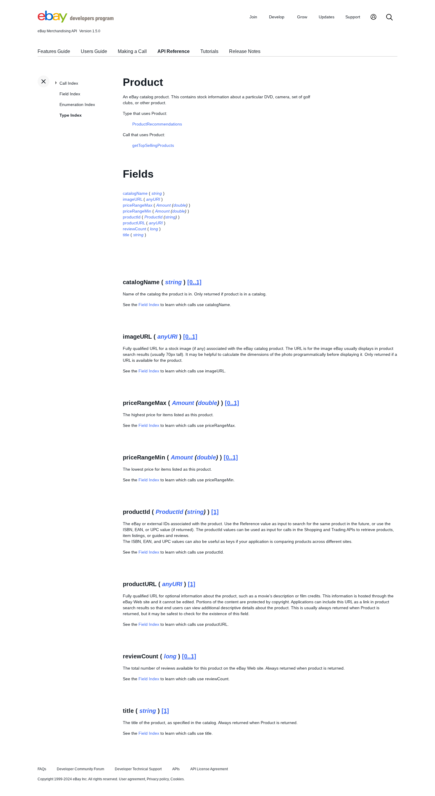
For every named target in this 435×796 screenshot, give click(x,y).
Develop (276, 17)
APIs (176, 769)
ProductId (153, 217)
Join (253, 17)
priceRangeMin (137, 211)
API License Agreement (209, 769)
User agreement (132, 779)
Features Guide (54, 51)
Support (352, 17)
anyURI (153, 199)
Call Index (68, 83)
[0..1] (194, 282)
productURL (134, 223)
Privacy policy (158, 779)
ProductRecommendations (157, 124)
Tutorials (209, 51)
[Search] (389, 17)
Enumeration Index (77, 104)
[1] (215, 512)
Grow (302, 17)
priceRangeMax (137, 205)
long (154, 228)
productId (132, 217)
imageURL (132, 199)
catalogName (135, 193)
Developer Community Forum (80, 769)
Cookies (177, 779)
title (126, 234)
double (179, 205)
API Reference (173, 51)
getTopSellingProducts (153, 145)
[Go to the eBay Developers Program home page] (76, 21)
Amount (163, 205)
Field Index (69, 93)
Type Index (70, 115)
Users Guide (94, 51)
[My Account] (373, 17)
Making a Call (132, 51)
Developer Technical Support (138, 769)
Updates (326, 17)
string (157, 193)
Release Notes (244, 51)
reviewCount (134, 228)
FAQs (42, 769)
